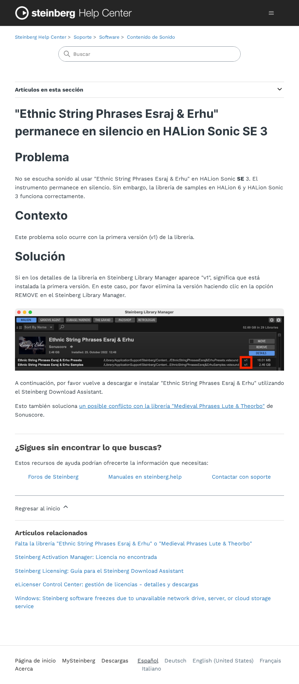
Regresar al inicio (38, 508)
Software (109, 37)
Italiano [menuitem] (151, 668)
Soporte (83, 37)
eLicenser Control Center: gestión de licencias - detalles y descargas (106, 584)
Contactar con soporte (241, 477)
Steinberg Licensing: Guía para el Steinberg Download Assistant (99, 571)
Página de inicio (35, 660)
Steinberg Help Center (40, 37)
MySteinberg (78, 660)
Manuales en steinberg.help (145, 477)
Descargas (114, 660)
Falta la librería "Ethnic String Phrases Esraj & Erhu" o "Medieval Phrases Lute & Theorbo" (133, 543)
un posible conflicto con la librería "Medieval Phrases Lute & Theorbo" (172, 406)
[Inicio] (75, 13)
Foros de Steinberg (53, 477)
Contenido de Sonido (151, 37)
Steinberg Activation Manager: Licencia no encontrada (86, 557)
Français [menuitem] (270, 660)
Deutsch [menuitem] (175, 660)
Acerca (24, 668)
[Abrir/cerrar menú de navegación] (271, 13)
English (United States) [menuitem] (223, 660)
